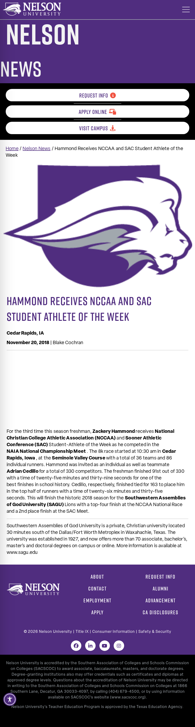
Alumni (161, 588)
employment (97, 600)
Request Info (93, 95)
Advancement (161, 600)
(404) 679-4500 (124, 692)
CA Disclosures (160, 612)
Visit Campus (93, 128)
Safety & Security (154, 632)
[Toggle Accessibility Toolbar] (10, 699)
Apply (97, 612)
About (97, 576)
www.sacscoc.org (128, 697)
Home (12, 148)
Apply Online (93, 112)
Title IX (82, 632)
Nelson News (36, 148)
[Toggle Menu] (186, 9)
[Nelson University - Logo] (31, 9)
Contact (97, 588)
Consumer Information (113, 632)
